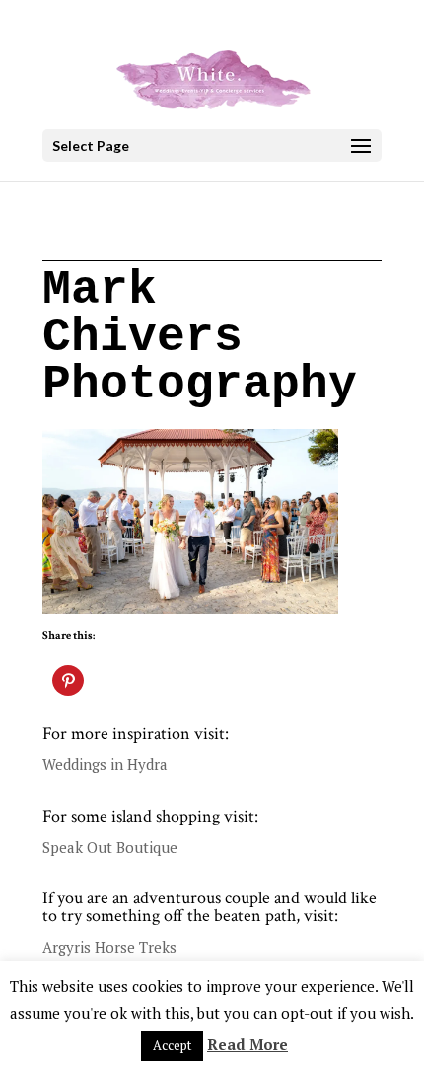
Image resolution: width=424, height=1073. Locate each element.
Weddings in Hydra (105, 764)
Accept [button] (172, 1045)
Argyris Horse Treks (109, 947)
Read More (247, 1044)
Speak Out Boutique (109, 847)
